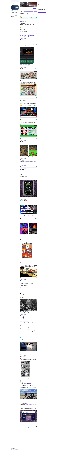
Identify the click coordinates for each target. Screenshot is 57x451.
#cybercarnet (31, 24)
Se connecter (42, 13)
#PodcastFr (23, 24)
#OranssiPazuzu (32, 35)
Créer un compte (42, 12)
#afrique (25, 24)
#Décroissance (28, 24)
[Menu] (36, 8)
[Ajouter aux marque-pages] (32, 36)
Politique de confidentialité (13, 448)
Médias (23, 21)
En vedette (25, 21)
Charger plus (28, 429)
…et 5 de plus (28, 311)
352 (20, 10)
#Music (21, 35)
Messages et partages (22, 23)
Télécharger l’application (16, 449)
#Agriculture (27, 35)
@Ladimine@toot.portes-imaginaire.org (29, 404)
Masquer (35, 71)
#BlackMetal (24, 35)
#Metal (21, 24)
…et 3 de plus (29, 64)
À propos (13, 449)
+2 (33, 24)
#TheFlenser (29, 35)
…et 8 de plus (29, 137)
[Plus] (36, 36)
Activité (21, 21)
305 (23, 10)
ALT (35, 95)
